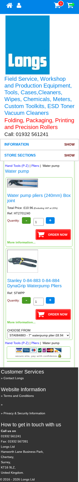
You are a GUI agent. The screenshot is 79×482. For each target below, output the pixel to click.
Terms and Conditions (19, 396)
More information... (21, 242)
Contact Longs (14, 378)
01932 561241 (11, 436)
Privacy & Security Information (24, 413)
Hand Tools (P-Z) (17, 165)
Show (69, 144)
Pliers (35, 165)
